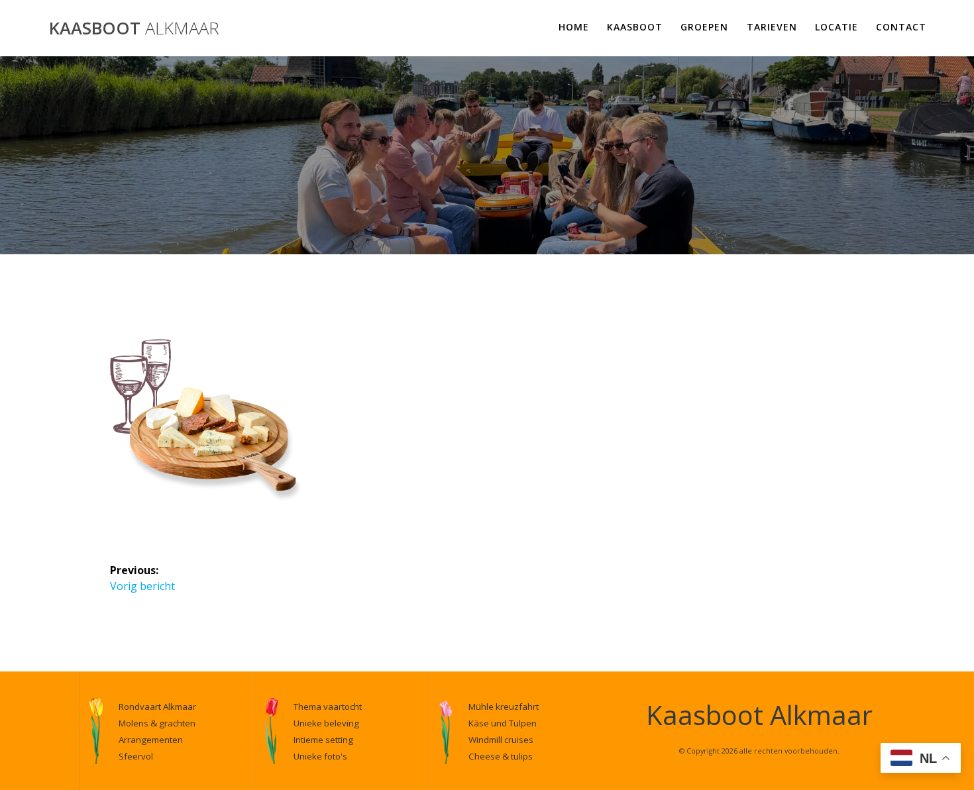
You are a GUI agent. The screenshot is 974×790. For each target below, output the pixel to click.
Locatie (836, 27)
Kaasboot (134, 28)
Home (574, 27)
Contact (901, 27)
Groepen (704, 27)
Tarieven (772, 27)
